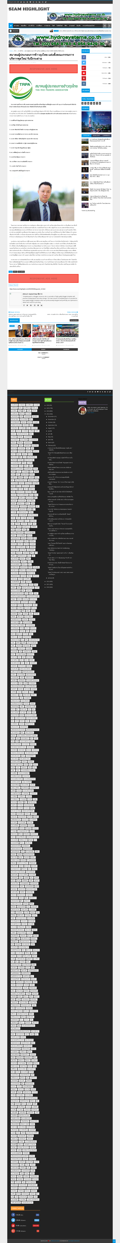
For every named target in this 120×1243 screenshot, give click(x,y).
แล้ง (28, 1167)
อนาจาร (21, 1089)
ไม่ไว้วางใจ (24, 584)
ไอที (53, 25)
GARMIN (33, 721)
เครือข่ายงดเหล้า (16, 425)
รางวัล (13, 512)
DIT (12, 721)
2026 (48, 405)
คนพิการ (21, 497)
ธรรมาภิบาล (15, 886)
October (50, 422)
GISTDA (22, 724)
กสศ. (28, 428)
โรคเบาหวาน (15, 700)
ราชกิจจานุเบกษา (22, 512)
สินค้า (28, 558)
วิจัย (13, 1008)
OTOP (37, 587)
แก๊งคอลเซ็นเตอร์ (16, 1159)
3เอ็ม (23, 529)
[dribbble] (33, 2)
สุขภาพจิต (30, 518)
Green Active (30, 724)
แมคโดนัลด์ (28, 436)
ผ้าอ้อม (34, 941)
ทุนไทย (37, 880)
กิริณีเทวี (20, 802)
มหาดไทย (35, 445)
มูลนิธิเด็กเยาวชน (16, 976)
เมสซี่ (25, 683)
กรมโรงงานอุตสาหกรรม (18, 596)
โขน (22, 1173)
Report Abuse (82, 399)
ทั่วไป (13, 880)
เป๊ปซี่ (23, 1132)
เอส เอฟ (27, 689)
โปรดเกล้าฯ (15, 697)
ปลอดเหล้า (31, 506)
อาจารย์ (34, 1092)
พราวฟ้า (29, 950)
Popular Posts (86, 136)
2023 (48, 414)
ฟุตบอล (24, 422)
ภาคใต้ (30, 463)
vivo (13, 767)
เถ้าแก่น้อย (15, 573)
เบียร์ (34, 492)
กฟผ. (13, 770)
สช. (19, 657)
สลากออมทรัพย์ (16, 1048)
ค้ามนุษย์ (28, 828)
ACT (30, 709)
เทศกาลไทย (21, 1127)
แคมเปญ (14, 579)
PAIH (36, 738)
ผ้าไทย (25, 634)
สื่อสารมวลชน (15, 561)
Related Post (14, 320)
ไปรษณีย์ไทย (15, 584)
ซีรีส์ (23, 610)
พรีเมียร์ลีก (14, 509)
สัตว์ (35, 1057)
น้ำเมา (28, 503)
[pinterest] (27, 2)
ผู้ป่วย (13, 634)
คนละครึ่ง (28, 483)
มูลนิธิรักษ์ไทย (26, 973)
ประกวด (33, 628)
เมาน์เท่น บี (32, 683)
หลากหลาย (22, 666)
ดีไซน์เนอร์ (32, 863)
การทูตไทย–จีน (16, 793)
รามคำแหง (15, 413)
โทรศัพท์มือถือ (15, 581)
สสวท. (29, 1051)
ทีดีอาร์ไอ (20, 616)
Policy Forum (16, 590)
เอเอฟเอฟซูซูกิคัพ (16, 1153)
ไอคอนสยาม (28, 442)
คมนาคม (14, 816)
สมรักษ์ (23, 1037)
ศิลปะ (36, 477)
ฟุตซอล (25, 454)
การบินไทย (25, 793)
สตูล (19, 1025)
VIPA (26, 593)
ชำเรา (22, 842)
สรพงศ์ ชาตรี (27, 1045)
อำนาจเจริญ (21, 674)
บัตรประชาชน (15, 909)
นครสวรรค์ (22, 889)
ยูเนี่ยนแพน (28, 982)
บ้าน (22, 628)
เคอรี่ (37, 1112)
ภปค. (13, 642)
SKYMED (14, 750)
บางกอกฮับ (32, 909)
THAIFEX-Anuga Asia (17, 593)
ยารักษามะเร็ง (26, 979)
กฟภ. (18, 770)
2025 (48, 408)
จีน (36, 497)
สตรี (24, 657)
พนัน (20, 637)
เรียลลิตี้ (14, 1144)
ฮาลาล (28, 1106)
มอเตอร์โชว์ (15, 550)
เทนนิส (32, 1124)
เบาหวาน (14, 683)
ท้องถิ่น (14, 503)
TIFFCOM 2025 (16, 755)
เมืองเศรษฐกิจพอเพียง (18, 686)
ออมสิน (14, 1092)
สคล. (31, 434)
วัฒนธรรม (14, 1002)
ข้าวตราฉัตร (15, 419)
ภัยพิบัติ (33, 547)
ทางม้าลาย (20, 541)
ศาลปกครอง (33, 1011)
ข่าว (36, 494)
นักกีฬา (23, 892)
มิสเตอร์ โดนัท (16, 970)
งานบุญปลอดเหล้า (23, 831)
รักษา (13, 990)
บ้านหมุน (28, 915)
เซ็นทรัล (14, 460)
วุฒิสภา (14, 555)
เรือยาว (20, 1144)
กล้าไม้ (32, 784)
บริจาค (26, 544)
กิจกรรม (14, 802)
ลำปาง (26, 996)
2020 (48, 587)
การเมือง (14, 410)
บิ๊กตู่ (37, 912)
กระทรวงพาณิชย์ (29, 532)
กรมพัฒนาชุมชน (16, 776)
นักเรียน (14, 544)
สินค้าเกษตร (15, 1066)
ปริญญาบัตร (21, 927)
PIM (17, 741)
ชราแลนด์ (14, 840)
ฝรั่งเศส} (17, 944)
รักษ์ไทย (26, 990)
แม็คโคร (25, 425)
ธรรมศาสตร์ (34, 883)
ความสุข (30, 822)
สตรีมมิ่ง (28, 1022)
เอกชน (13, 1150)
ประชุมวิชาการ (16, 924)
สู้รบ (13, 1072)
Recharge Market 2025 (18, 747)
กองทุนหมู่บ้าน (34, 787)
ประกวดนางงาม (21, 918)
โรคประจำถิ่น (23, 1185)
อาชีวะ (13, 674)
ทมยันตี (26, 877)
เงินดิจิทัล (14, 1115)
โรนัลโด (21, 1190)
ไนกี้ (16, 1196)
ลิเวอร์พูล (28, 648)
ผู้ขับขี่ (13, 938)
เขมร (22, 677)
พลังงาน (14, 451)
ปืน (27, 631)
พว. (22, 639)
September (51, 425)
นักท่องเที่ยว (30, 892)
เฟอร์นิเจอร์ (22, 1138)
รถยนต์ (26, 985)
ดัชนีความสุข (15, 860)
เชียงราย (22, 570)
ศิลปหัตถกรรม (22, 555)
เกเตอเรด (27, 1109)
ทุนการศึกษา (31, 500)
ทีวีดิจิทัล (24, 880)
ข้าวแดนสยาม (16, 602)
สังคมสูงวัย (20, 1057)
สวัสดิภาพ (23, 1051)
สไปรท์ (31, 1072)
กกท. (36, 593)
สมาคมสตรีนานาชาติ (18, 1040)
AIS (34, 709)
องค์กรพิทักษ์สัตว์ (27, 1086)
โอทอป (33, 703)
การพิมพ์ (14, 796)
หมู (27, 1077)
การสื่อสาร (21, 796)
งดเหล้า (14, 605)
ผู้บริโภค (33, 631)
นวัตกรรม (25, 486)
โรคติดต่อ (14, 1185)
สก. (31, 1019)
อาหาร (13, 434)
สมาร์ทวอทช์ (29, 1040)
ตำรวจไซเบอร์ (30, 871)
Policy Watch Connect (27, 741)
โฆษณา (20, 1176)
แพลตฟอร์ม (15, 1164)
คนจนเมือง (20, 813)
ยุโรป (13, 982)
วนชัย (18, 999)
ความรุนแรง (15, 439)
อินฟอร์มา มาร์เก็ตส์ (17, 468)
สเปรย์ (18, 1072)
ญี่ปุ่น (28, 610)
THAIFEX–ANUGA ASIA (17, 753)
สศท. (27, 663)
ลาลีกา (20, 996)
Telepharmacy (30, 755)
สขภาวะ (21, 1022)
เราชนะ (21, 1141)
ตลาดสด (27, 866)
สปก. (26, 1034)
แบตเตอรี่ (29, 1161)
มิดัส (32, 967)
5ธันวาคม (23, 709)
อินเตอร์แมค (15, 1101)
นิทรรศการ (33, 898)
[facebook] (18, 2)
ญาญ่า (21, 857)
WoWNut (30, 761)
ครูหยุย (36, 816)
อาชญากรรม (15, 567)
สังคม (13, 1057)
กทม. (28, 448)
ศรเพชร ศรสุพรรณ (17, 1011)
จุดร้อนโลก (34, 834)
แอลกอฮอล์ (27, 416)
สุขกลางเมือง (22, 1069)
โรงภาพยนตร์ (25, 700)
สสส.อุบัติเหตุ (15, 1054)
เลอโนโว (14, 689)
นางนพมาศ (15, 622)
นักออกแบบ (21, 895)
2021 (48, 584)
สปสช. (32, 660)
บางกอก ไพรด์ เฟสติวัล (18, 625)
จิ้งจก (20, 834)
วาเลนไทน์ (15, 515)
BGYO (29, 712)
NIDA (13, 738)
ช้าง (23, 851)
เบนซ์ (13, 1132)
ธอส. (22, 886)
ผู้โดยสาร (33, 938)
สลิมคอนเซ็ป (25, 1048)
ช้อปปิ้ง (24, 538)
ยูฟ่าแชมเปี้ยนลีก (32, 642)
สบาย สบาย (20, 1034)
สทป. (21, 660)
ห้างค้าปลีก (15, 668)
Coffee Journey (32, 718)
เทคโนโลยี (23, 573)
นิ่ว (22, 900)
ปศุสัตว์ (14, 932)
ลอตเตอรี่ (26, 552)
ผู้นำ (18, 938)
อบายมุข (33, 521)
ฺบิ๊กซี (30, 567)
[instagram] (42, 2)
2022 (48, 581)
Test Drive (15, 758)
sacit (13, 454)
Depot (22, 721)
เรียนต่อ (36, 576)
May (49, 437)
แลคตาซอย (15, 1167)
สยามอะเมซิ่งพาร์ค (17, 1045)
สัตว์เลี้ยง (14, 1060)
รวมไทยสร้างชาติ (16, 987)
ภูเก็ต (29, 509)
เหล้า (29, 410)
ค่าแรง (22, 828)
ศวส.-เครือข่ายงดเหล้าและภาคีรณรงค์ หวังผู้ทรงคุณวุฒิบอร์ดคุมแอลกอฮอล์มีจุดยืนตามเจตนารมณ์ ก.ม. (61, 31)
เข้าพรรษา (35, 1109)
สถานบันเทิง (23, 515)
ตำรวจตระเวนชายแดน (18, 871)
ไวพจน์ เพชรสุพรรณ (33, 1199)
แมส (27, 1164)
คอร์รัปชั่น (23, 825)
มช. (13, 961)
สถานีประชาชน (33, 515)
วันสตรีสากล (26, 651)
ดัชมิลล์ (23, 860)
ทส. (32, 877)
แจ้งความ (32, 1159)
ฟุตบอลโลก (23, 509)
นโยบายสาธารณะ (17, 903)
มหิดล (33, 964)
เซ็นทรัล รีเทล (15, 1121)
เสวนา (18, 431)
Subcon (29, 590)
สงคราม (14, 657)
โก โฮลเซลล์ (15, 1173)
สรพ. (13, 518)
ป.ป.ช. (34, 915)
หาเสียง (30, 561)
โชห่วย (14, 526)
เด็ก (21, 416)
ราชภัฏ (29, 993)
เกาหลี (13, 1109)
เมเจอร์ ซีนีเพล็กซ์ (31, 686)
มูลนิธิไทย (26, 976)
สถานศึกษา (15, 660)
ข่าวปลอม (14, 497)
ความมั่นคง (33, 819)
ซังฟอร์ (14, 854)
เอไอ (30, 523)
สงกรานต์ (29, 451)
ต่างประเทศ (22, 500)
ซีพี (35, 538)
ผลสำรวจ (14, 477)
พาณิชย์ (14, 436)
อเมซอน (14, 1106)
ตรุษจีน (25, 613)
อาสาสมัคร (29, 1095)
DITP (17, 721)
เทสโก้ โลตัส (30, 1127)
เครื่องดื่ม (36, 567)
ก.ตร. (18, 767)
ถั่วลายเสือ (32, 874)
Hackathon (24, 726)
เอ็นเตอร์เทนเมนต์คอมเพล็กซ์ (20, 1156)
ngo (30, 764)
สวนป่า (33, 1048)
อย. (13, 523)
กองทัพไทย (25, 787)
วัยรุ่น (34, 1005)
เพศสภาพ (14, 1138)
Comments (106, 135)
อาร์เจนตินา (20, 1095)
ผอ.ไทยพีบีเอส (21, 547)
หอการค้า (22, 1080)
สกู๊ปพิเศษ (14, 1022)
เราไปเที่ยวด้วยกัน (31, 1141)
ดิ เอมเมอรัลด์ (31, 860)
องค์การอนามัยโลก (25, 668)
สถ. (33, 555)
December (51, 416)
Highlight (96, 135)
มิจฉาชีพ (22, 550)
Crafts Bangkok (23, 494)
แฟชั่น (22, 1164)
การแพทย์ (23, 799)
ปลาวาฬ (28, 929)
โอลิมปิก (34, 526)
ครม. (21, 445)
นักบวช (14, 895)
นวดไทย (25, 619)
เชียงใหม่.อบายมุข (24, 1115)
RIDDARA (33, 744)
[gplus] (24, 2)
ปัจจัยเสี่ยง (14, 428)
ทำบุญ (18, 880)
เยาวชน (28, 413)
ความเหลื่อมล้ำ (21, 535)
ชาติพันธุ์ (20, 608)
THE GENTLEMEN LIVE (31, 753)
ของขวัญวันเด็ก (29, 805)
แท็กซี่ (31, 692)
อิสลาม (33, 1101)
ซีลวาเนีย (14, 857)
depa (25, 764)
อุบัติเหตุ (20, 442)
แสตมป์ (34, 1167)
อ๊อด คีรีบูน (21, 1106)
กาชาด (19, 790)
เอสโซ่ (13, 692)
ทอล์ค (36, 877)
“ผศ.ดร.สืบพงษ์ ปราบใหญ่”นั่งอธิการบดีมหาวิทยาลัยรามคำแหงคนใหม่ (100, 198)
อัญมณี (20, 1092)
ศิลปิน (31, 1014)
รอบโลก (19, 645)
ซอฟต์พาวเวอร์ (16, 610)
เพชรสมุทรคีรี (22, 1135)
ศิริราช (13, 1014)
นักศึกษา (32, 541)
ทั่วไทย (36, 613)
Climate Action (20, 718)
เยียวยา (29, 576)
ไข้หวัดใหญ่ (15, 706)
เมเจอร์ (23, 576)
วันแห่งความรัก (26, 1005)
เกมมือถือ (35, 1106)
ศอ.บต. (26, 1011)
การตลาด (47, 25)
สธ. (13, 480)
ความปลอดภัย (33, 439)
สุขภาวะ (24, 561)
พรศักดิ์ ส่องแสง (16, 950)
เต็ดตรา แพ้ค (24, 1124)
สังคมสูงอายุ (28, 1057)
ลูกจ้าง (36, 996)
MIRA (19, 587)
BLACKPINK (15, 715)
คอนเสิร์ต (35, 483)
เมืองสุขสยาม (15, 576)
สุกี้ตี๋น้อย (14, 1069)
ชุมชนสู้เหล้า (25, 845)
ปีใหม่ (24, 463)
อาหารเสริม (15, 1098)
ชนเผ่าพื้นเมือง (21, 837)
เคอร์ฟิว (14, 680)
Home (11, 51)
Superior (35, 750)
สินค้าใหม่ (23, 1066)
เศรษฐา (14, 1147)
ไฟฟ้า (22, 706)
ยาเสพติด (22, 428)
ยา (34, 509)
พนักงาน (14, 637)
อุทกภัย (29, 1103)
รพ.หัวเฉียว (15, 416)
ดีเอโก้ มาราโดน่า (22, 863)
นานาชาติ (14, 898)
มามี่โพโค (21, 967)
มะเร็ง (21, 465)
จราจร (32, 831)
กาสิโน (31, 431)
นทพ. (26, 541)
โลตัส (23, 581)
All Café (22, 712)
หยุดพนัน (14, 666)
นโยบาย (27, 900)
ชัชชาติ (14, 608)
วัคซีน (37, 431)
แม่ (21, 695)
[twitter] (21, 2)
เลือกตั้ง (20, 436)
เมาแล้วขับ (21, 448)
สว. (22, 663)
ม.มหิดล (36, 958)
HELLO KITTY (15, 726)
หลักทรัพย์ (14, 1080)
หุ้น (23, 1083)
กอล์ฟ (13, 790)
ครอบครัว (24, 602)
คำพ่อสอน (31, 825)
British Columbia (30, 715)
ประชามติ (31, 921)
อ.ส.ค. (19, 1086)
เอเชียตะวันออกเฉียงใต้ (29, 1150)
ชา (35, 840)
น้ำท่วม (14, 442)
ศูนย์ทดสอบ (15, 1019)
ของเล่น (14, 808)
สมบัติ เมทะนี (15, 1037)
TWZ (23, 755)
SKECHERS (30, 747)
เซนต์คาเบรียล (16, 1118)
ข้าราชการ (33, 599)
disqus (43, 349)
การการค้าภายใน (28, 790)
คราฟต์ (30, 816)
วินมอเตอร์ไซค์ (20, 1008)
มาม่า (27, 967)
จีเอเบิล (20, 605)
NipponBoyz (25, 738)
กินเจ (31, 494)
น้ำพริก (32, 474)
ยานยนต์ (71, 25)
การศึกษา (39, 25)
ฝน (12, 944)
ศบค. (26, 465)
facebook (66, 349)
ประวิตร (24, 924)
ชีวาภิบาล (28, 842)
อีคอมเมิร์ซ (24, 567)
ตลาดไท (34, 866)
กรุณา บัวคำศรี (27, 782)
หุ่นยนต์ (29, 666)
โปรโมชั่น (14, 483)
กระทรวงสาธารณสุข (32, 596)
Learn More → (91, 412)
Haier (13, 471)
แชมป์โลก (14, 1161)
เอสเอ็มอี (33, 689)
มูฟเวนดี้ (24, 970)
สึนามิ (29, 1066)
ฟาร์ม (19, 956)
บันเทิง (79, 25)
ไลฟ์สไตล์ (60, 25)
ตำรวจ (19, 486)
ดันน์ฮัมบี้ (14, 613)
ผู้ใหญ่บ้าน (14, 941)
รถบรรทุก (19, 985)
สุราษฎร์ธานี (31, 1069)
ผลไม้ (13, 547)
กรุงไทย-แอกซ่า (16, 782)
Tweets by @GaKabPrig (88, 210)
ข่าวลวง (26, 808)
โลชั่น (13, 1193)
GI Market (15, 724)
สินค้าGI (36, 1063)
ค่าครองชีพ (15, 828)
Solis (28, 750)
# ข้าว (15, 272)
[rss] (36, 2)
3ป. (18, 709)
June (49, 434)
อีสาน (23, 1103)
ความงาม (25, 819)
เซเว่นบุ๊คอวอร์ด (26, 1118)
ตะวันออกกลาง (16, 869)
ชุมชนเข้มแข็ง (28, 848)
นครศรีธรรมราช (16, 619)
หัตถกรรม (20, 521)
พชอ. (31, 634)
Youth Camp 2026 (17, 764)
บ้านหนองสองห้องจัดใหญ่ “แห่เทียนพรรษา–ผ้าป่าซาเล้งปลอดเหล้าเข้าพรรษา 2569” (66, 340)
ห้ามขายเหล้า (29, 1083)
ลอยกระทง (21, 451)
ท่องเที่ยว (23, 25)
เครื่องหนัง (30, 1112)
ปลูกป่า (34, 929)
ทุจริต (31, 880)
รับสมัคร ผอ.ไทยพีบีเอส (18, 993)
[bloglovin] (30, 2)
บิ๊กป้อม (14, 915)
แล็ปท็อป (22, 1167)
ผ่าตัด (20, 489)
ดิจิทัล (13, 486)
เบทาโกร (24, 523)
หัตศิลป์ (29, 1080)
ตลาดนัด (14, 500)
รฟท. (13, 645)
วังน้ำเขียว (34, 999)
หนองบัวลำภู (15, 1074)
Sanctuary (21, 750)
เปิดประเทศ (31, 573)
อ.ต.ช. (13, 1086)
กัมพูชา (14, 599)
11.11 (13, 709)
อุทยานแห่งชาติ (30, 674)
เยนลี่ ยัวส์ (14, 1141)
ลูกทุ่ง (13, 999)
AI (27, 529)
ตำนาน (34, 869)
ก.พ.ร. (19, 471)
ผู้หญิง (20, 477)
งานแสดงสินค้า (16, 463)
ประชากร (24, 921)
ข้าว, (30, 62)
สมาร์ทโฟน (15, 558)
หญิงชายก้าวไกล (33, 480)
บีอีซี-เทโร (20, 915)
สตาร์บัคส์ (29, 657)
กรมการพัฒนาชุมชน (17, 532)
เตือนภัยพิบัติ (15, 1124)
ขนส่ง (19, 599)
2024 (48, 411)
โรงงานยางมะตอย (32, 1188)
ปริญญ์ (28, 927)
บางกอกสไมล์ (30, 625)
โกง (35, 523)
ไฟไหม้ (30, 1196)
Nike (18, 738)
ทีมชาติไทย (25, 474)
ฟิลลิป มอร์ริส (26, 956)
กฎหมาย (24, 767)
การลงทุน (25, 471)
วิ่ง (36, 552)
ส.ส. (29, 555)
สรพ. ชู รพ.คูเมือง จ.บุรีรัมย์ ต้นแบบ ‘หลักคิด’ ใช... (60, 496)
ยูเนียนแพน (20, 982)
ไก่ (37, 1193)
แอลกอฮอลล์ (25, 1170)
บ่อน (33, 503)
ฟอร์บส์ (14, 956)
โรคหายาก (22, 1188)
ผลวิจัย (36, 935)
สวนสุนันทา (15, 1051)
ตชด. (13, 541)
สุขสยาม (31, 489)
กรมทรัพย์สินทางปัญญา (28, 770)
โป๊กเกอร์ (17, 1182)
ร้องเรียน (35, 993)
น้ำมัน (31, 903)
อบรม (13, 492)
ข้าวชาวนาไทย (16, 811)
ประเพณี (31, 924)
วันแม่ (31, 512)
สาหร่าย (14, 1063)
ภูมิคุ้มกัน (29, 958)
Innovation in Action (18, 729)
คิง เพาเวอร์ (29, 497)
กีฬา (66, 25)
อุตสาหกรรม (20, 492)
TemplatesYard (55, 1241)
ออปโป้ (33, 1089)
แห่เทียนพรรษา (16, 1170)
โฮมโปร (32, 1193)
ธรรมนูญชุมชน (25, 883)
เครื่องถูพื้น (14, 1112)
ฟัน (26, 639)
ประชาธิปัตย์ (24, 419)
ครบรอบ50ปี (22, 816)
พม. (37, 506)
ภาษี (13, 958)
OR (32, 738)
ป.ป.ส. (27, 628)
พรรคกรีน (14, 947)
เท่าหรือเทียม (23, 1130)
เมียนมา (30, 1138)
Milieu (13, 735)
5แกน (31, 584)
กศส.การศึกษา (16, 787)
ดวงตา (33, 857)
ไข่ (12, 1196)
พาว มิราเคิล (19, 953)
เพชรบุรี (14, 1135)
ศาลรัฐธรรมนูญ (21, 654)
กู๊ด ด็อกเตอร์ (32, 802)
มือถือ (18, 642)
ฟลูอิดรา (34, 953)
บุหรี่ (31, 425)
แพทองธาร (15, 695)
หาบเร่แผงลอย (16, 1083)
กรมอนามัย (26, 776)
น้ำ (21, 622)
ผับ (27, 547)
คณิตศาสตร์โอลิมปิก (28, 811)
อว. (30, 564)
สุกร (35, 1066)
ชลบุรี (35, 605)
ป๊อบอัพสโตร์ (15, 935)
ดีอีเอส (13, 863)
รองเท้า (26, 987)
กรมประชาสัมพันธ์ (24, 773)
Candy (13, 587)
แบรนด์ (36, 1161)
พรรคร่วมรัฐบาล (23, 947)
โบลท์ (19, 526)
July (49, 431)
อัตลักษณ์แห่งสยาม (28, 671)
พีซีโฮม (27, 953)
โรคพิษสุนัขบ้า (33, 1185)
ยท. (32, 976)
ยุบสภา (34, 979)
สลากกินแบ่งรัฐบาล (21, 480)
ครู (32, 448)
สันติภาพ (21, 1060)
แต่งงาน (25, 692)
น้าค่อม (26, 903)
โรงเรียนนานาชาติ (17, 703)
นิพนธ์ (29, 422)
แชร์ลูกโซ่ (22, 1161)
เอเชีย (19, 1150)
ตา (29, 869)
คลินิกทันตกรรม (16, 819)
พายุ (13, 953)
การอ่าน (29, 796)
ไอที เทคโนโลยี (16, 1202)
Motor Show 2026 (27, 587)
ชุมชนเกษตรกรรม (17, 848)
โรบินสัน (20, 460)
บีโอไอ (32, 486)
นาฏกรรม (29, 895)
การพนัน (25, 431)
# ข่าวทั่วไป (21, 272)
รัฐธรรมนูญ (26, 645)
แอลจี (32, 1170)
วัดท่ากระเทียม (24, 1002)
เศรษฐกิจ (35, 422)
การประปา (33, 793)
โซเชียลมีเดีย (34, 1176)
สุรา (31, 419)
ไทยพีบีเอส (27, 407)
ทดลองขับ (14, 877)
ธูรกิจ (36, 886)
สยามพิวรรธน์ (15, 663)
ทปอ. (20, 877)
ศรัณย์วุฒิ (29, 1008)
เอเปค (19, 692)
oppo (35, 764)
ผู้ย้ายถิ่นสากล (25, 938)
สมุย (33, 1043)
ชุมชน (36, 471)
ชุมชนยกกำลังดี (16, 845)
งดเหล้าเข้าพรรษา (23, 434)
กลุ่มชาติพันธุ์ (15, 784)
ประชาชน (23, 506)
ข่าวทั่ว (20, 808)
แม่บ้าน (33, 1164)
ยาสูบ (30, 454)
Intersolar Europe (32, 729)
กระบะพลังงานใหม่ (17, 779)
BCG (36, 584)
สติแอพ (14, 1025)
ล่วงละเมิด (14, 651)
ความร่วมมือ (21, 822)
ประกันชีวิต (31, 918)
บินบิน (32, 912)
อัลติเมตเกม (27, 1092)
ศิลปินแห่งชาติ (16, 1016)
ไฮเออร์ (18, 529)
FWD (27, 721)
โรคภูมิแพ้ (27, 697)
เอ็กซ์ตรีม (26, 1153)
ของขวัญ (25, 599)
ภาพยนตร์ (14, 465)
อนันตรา (14, 1089)
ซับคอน (30, 538)
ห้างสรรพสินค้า (16, 564)
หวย (31, 465)
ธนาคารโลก (15, 883)
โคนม (26, 1173)
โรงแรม (26, 703)
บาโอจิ (27, 912)
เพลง (20, 683)
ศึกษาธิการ (30, 654)
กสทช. (13, 535)
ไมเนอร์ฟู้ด (15, 1199)
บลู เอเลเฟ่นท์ (27, 622)
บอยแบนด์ (34, 906)
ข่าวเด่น (16, 25)
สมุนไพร (22, 558)
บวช (28, 906)
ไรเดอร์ (14, 494)
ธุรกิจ (13, 431)
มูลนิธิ (23, 642)
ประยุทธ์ (32, 544)
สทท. (13, 1034)
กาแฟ (29, 799)
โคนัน (32, 1173)
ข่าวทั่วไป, (33, 62)
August (50, 428)
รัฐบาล (33, 645)
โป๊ (12, 1182)
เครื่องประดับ (29, 677)
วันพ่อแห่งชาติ (16, 1005)
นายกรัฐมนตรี (15, 422)
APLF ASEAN (15, 712)
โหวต (18, 1193)
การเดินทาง (15, 799)
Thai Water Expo (25, 758)
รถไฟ (13, 552)
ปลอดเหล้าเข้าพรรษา (17, 929)
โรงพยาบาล (26, 526)
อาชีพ (13, 1095)
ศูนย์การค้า (30, 1016)
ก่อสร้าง (14, 805)
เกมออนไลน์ (15, 677)
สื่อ (21, 457)
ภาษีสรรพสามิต (20, 958)
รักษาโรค (19, 990)
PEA (13, 741)
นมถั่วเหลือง (15, 892)
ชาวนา (34, 608)
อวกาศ (27, 1089)
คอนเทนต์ (32, 602)
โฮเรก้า (29, 581)
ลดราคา (19, 552)
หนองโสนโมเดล (25, 1074)
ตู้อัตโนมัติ (14, 874)
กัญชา (18, 454)
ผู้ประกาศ (14, 489)
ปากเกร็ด (29, 932)
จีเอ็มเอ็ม (26, 834)
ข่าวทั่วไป (31, 25)
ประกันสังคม (15, 506)
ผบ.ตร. (30, 935)
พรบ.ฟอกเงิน (26, 944)
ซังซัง (37, 851)
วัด (20, 651)
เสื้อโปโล (32, 1147)
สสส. (20, 407)
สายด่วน (34, 1060)
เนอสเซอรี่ (32, 1130)
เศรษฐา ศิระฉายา (23, 1147)
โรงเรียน (14, 1190)
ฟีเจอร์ (34, 956)
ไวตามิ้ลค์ (22, 1199)
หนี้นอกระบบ (15, 1077)
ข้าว (15, 51)
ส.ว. (21, 1019)
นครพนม (14, 889)
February (50, 445)
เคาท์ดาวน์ (15, 570)
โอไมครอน (25, 1193)
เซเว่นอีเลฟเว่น (31, 570)
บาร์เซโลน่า (19, 912)
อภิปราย (24, 564)
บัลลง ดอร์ (24, 909)
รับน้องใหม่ (34, 990)
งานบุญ (14, 831)
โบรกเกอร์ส (28, 1179)
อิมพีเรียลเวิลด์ (25, 1101)
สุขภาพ (22, 413)
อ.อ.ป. (27, 521)
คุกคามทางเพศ (29, 460)
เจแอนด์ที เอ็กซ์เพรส (32, 680)
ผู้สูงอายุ (19, 634)
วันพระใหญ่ (33, 1002)
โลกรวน (27, 1190)
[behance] (39, 2)
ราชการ (14, 648)
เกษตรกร (28, 492)
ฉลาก (13, 837)
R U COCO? (25, 744)
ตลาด (21, 866)
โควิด (35, 468)
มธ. (17, 961)
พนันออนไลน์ (26, 637)
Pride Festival (16, 744)
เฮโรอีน (32, 1156)
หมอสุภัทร (33, 663)
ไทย (13, 529)
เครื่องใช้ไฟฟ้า (32, 457)
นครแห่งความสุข (31, 889)
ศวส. (13, 654)
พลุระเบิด (36, 950)
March (50, 442)
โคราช (13, 1176)
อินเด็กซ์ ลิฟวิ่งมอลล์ (31, 1098)
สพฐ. (31, 1034)
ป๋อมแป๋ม (23, 935)
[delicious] (45, 2)
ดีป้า (20, 613)
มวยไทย (22, 961)
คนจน (13, 813)
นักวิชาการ (21, 503)
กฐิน (30, 767)
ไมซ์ (35, 1196)
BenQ (21, 715)
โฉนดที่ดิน (27, 579)
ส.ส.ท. (26, 1019)
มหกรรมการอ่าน (16, 964)
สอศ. (18, 518)
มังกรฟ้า (14, 967)
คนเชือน (33, 813)
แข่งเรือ (25, 1159)
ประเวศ (14, 927)
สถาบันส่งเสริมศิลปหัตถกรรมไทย (21, 1031)
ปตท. (13, 918)
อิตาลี (21, 1098)
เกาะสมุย (19, 1109)
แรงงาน (36, 451)
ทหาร (17, 474)
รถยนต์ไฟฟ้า (31, 550)
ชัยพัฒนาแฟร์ (23, 840)
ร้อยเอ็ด (14, 996)
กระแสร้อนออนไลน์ (88, 25)
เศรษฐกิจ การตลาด (29, 1144)
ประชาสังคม (15, 631)
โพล (23, 1182)
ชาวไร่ (30, 535)
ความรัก (14, 822)
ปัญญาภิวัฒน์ (21, 932)
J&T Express (15, 732)
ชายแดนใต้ (15, 842)
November (51, 419)
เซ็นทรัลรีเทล (25, 1121)
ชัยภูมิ (30, 840)
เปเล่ (18, 1132)
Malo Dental (29, 732)
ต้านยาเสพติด (23, 874)
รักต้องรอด (33, 987)
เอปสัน (20, 689)
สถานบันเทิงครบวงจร (28, 1025)
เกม (25, 457)
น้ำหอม (14, 906)
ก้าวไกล (20, 805)
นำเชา (21, 898)
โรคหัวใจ (14, 1188)
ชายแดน (27, 608)
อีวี (12, 1103)
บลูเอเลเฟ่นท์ (21, 906)
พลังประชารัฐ (15, 639)
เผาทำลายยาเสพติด (32, 1132)
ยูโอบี (34, 982)
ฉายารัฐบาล (27, 605)
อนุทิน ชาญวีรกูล (16, 671)
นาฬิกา (20, 544)
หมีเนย (23, 1077)
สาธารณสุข (24, 439)
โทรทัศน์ (20, 1179)
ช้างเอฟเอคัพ (29, 851)
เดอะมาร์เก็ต (34, 1121)
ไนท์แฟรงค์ (23, 1196)
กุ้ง (25, 802)
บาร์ (13, 912)
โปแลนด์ (35, 1179)
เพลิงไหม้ (30, 1135)
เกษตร (17, 523)
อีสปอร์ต (17, 1103)
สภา (36, 1034)
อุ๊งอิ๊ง (35, 1103)
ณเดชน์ (27, 857)
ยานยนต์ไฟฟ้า (16, 979)
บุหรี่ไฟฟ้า (27, 445)
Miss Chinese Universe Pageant (27, 735)
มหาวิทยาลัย (26, 964)
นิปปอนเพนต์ (15, 900)
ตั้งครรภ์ (24, 869)
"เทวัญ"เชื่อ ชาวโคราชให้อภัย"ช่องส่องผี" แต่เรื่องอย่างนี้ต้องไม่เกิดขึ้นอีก (100, 169)
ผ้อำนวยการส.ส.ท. (25, 941)
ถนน (13, 474)
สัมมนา (28, 1060)
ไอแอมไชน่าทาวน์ (27, 1202)
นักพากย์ (32, 619)
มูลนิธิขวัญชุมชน (33, 970)
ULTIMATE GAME (16, 761)
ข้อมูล (32, 808)
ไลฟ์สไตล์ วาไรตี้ (30, 706)
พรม (33, 944)
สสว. (26, 489)
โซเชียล (26, 1176)
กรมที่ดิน (14, 773)
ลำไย (31, 996)
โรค (21, 697)
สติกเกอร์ (35, 1022)
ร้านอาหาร (21, 648)
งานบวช (35, 828)
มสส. (28, 961)
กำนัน (35, 799)
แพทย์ (20, 579)
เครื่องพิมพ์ (23, 1112)
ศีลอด (23, 1016)
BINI (34, 712)
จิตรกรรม (14, 834)
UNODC (24, 761)
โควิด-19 (34, 407)
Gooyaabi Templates (74, 1241)
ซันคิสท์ (20, 854)
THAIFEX (21, 483)
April (49, 439)
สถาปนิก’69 (35, 1031)
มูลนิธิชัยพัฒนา (16, 973)
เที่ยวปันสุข (15, 1130)
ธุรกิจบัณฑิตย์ (29, 886)
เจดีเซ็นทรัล (21, 680)
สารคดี (23, 518)
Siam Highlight (29, 9)
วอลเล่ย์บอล (25, 999)
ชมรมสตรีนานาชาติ (32, 837)
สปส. (26, 660)
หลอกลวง (33, 1077)
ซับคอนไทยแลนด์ (29, 854)
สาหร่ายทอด (21, 1063)
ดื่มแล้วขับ (14, 866)
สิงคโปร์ (29, 1063)
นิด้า (26, 898)
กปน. (34, 767)
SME (23, 590)
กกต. (31, 593)
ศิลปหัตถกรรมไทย (23, 1014)
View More (75, 320)
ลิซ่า (32, 552)
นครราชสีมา (28, 616)
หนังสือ (14, 521)
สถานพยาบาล (15, 1028)
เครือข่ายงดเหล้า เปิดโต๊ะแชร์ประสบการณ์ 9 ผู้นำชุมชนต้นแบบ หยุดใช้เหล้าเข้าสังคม (41, 340)
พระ (24, 950)
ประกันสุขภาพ (15, 921)
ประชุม (23, 631)
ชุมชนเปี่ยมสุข (16, 851)
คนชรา (27, 813)
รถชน (13, 985)
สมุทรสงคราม (15, 1043)
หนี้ (32, 1074)
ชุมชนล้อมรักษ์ (16, 538)
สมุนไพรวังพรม (25, 1043)
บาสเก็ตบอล (15, 628)
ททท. (31, 613)
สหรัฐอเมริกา (24, 1054)
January (50, 578)
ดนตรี (33, 610)
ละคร (25, 477)
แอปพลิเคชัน (28, 468)
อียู (37, 1101)
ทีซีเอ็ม (13, 616)
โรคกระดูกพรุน (31, 1182)
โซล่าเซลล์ (27, 695)
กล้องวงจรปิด (24, 784)
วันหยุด (34, 651)
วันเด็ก (31, 477)
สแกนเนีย (24, 1072)
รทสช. (32, 985)
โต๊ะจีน (13, 1179)
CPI (13, 718)
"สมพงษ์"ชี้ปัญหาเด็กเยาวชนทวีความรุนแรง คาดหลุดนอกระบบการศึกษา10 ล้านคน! (100, 162)
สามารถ (14, 448)
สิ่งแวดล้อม (15, 457)
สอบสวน (32, 1054)
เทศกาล (14, 1127)
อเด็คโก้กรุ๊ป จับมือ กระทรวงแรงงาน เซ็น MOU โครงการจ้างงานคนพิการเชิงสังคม (100, 155)
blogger (20, 349)
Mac (22, 732)
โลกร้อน (34, 1190)
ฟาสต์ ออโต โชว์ (34, 639)
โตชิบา (34, 695)
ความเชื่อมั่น (15, 825)
